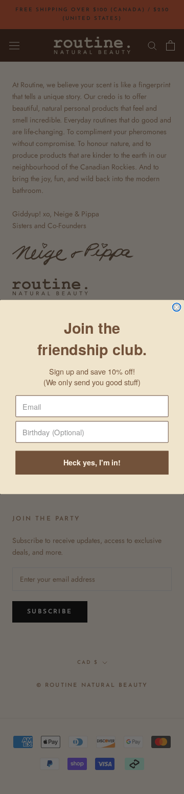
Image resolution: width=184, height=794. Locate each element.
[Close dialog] (177, 307)
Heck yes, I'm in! (92, 462)
